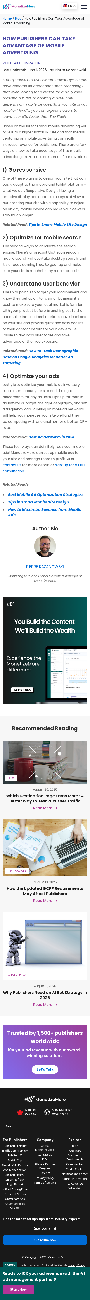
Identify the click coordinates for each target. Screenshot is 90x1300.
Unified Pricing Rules (15, 1189)
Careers (45, 1173)
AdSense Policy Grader (15, 1206)
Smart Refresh (15, 1179)
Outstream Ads (15, 1199)
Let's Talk (45, 1069)
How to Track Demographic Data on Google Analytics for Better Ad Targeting (40, 357)
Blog (18, 18)
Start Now (18, 1289)
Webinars (75, 1151)
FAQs (45, 1159)
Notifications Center (75, 1174)
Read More (42, 808)
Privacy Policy (45, 1178)
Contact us (45, 1154)
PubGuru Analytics (15, 1175)
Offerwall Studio (15, 1194)
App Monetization (15, 1170)
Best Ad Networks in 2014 (51, 437)
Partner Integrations (75, 1179)
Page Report (15, 1184)
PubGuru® (15, 1155)
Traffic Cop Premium (15, 1151)
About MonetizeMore (45, 1148)
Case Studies (75, 1164)
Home (7, 18)
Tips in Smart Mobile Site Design (58, 224)
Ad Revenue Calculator (75, 1185)
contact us (12, 464)
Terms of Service (45, 1183)
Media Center (75, 1169)
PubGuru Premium (15, 1146)
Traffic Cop (15, 1160)
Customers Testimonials (75, 1157)
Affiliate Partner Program (45, 1166)
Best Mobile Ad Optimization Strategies (45, 494)
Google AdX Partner (15, 1165)
